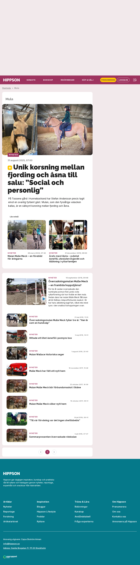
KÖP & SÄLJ (87, 80)
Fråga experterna (84, 521)
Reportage (9, 511)
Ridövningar (81, 506)
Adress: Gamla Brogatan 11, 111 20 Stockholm (24, 548)
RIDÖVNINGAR (67, 80)
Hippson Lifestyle (46, 511)
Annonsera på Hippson (124, 521)
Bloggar (41, 506)
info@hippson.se (11, 543)
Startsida (6, 88)
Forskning (8, 516)
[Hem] (11, 80)
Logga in (123, 80)
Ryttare (41, 521)
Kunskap (79, 511)
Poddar (41, 516)
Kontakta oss (119, 516)
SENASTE (31, 80)
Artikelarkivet (10, 521)
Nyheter (13, 155)
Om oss (116, 511)
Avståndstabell (83, 516)
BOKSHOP (48, 80)
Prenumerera (108, 80)
